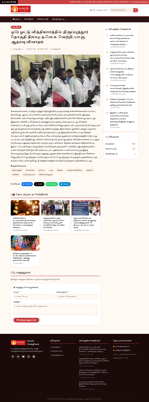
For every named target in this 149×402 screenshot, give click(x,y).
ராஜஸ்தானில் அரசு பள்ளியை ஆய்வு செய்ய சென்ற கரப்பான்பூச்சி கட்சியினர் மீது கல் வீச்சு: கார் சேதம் (94, 361)
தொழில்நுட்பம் (58, 19)
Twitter (40, 184)
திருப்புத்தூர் (17, 170)
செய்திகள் (28, 19)
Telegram (66, 184)
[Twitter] (18, 357)
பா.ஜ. (51, 170)
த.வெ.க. (42, 170)
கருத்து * (17, 302)
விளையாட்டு (42, 19)
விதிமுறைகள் (118, 358)
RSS (127, 358)
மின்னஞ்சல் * (62, 292)
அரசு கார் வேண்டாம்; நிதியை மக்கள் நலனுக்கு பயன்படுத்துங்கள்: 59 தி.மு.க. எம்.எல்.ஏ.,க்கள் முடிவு (93, 373)
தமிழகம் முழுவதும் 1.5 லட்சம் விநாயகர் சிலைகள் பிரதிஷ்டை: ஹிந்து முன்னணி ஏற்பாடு (123, 102)
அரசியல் (89, 170)
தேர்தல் (60, 170)
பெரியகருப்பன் (29, 175)
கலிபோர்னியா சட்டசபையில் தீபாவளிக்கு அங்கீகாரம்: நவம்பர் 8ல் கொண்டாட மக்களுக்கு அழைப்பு (98, 2)
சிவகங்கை (30, 170)
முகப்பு (17, 19)
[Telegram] (34, 357)
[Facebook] (13, 357)
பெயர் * (16, 292)
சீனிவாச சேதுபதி (45, 175)
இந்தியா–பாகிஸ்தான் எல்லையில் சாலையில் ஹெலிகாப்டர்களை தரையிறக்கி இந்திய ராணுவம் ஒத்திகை (122, 119)
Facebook (28, 184)
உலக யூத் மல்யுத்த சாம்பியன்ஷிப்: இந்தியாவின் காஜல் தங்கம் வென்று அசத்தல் (123, 88)
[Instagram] (29, 357)
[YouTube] (23, 357)
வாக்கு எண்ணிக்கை (74, 170)
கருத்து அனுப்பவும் (27, 320)
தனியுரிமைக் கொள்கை (128, 354)
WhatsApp (52, 184)
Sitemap (115, 354)
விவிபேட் (15, 175)
